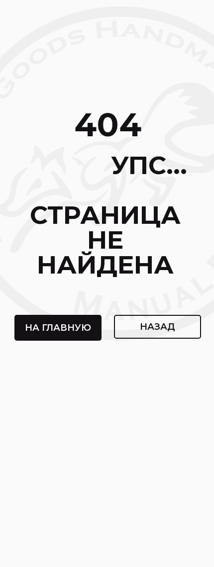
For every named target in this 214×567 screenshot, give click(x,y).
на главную (58, 327)
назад (157, 326)
